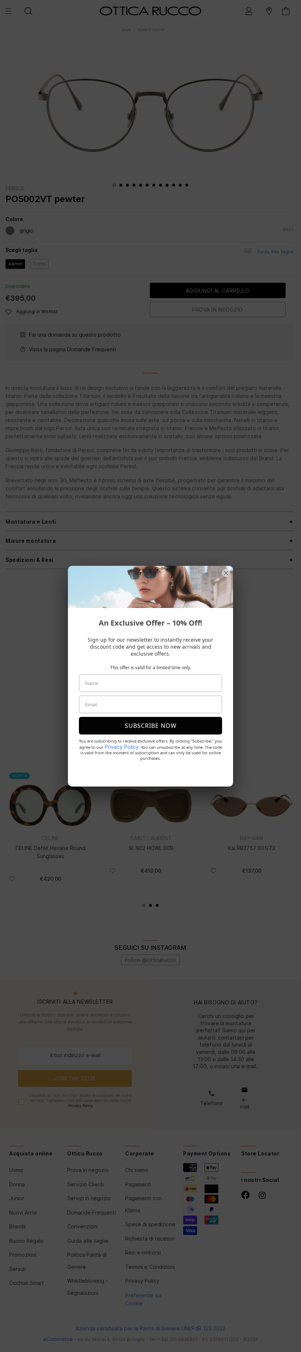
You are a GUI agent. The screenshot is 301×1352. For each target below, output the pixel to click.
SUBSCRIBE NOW (151, 726)
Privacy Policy (122, 747)
